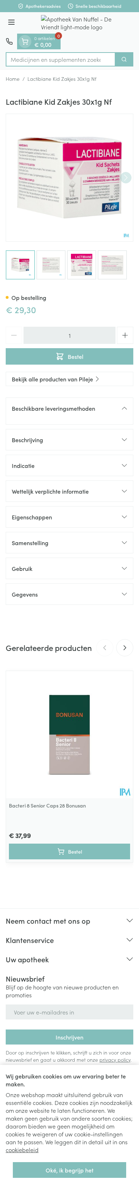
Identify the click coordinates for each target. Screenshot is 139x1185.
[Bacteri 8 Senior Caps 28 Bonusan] (69, 734)
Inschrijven (69, 1037)
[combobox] (60, 59)
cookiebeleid (22, 1150)
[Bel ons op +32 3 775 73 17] (9, 41)
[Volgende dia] (124, 647)
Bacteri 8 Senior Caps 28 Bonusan (47, 805)
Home (13, 78)
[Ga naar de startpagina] (76, 23)
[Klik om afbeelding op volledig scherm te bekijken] (69, 177)
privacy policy (114, 1059)
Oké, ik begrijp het (69, 1170)
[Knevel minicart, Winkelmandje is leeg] (25, 41)
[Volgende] (126, 177)
